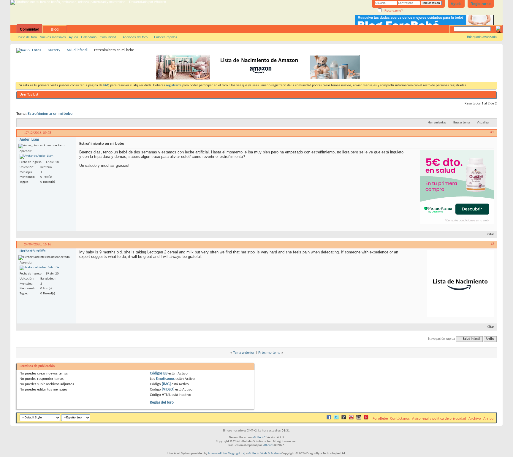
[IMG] (166, 384)
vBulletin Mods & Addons (264, 453)
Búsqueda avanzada (482, 37)
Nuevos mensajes (53, 37)
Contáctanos (400, 418)
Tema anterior (244, 353)
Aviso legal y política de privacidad (439, 418)
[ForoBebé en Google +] (343, 418)
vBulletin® (259, 437)
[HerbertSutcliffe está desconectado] (39, 268)
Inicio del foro (27, 37)
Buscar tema (461, 122)
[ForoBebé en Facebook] (329, 418)
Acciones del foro (135, 37)
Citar (490, 234)
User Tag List (29, 94)
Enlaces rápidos (165, 37)
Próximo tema (269, 353)
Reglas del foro (162, 402)
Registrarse (481, 4)
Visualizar (483, 122)
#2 (492, 244)
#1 (492, 132)
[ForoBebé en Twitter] (336, 418)
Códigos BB (158, 373)
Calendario (88, 37)
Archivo (474, 418)
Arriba (490, 339)
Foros (36, 50)
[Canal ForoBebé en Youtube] (351, 418)
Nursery (54, 50)
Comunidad (29, 29)
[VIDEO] (168, 389)
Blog (54, 29)
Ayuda (456, 4)
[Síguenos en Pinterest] (366, 418)
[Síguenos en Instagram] (358, 418)
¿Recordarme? (392, 10)
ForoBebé (380, 418)
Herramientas (437, 122)
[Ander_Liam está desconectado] (36, 156)
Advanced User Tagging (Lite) (226, 453)
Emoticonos (165, 379)
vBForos (268, 445)
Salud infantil (77, 50)
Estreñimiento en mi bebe (50, 114)
